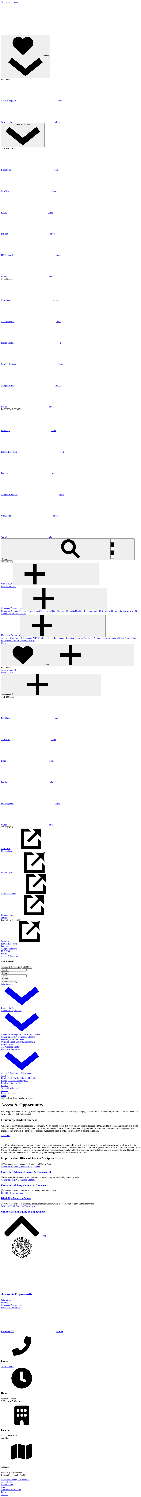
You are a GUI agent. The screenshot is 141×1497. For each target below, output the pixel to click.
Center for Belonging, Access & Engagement (26, 1171)
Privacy (4, 1492)
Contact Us (32, 1331)
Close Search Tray (9, 982)
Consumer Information (11, 1489)
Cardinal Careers (32, 364)
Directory (29, 473)
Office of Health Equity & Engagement (23, 1211)
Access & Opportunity (11, 967)
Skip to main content (10, 2)
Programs (5, 1302)
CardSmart (29, 300)
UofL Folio (29, 516)
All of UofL (27, 967)
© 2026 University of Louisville (15, 1479)
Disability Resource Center (16, 1198)
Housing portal (31, 343)
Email (27, 212)
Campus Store (31, 385)
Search (5, 973)
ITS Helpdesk (30, 255)
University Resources (10, 1307)
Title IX (4, 1494)
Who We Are (7, 1300)
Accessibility (6, 1482)
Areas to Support (32, 100)
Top (44, 1236)
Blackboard (29, 170)
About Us (5, 1135)
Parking (28, 234)
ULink (27, 276)
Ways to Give (30, 122)
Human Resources (32, 452)
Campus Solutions (32, 494)
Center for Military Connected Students (23, 1185)
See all (27, 407)
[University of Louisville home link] (70, 34)
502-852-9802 (7, 1366)
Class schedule (31, 321)
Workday (28, 430)
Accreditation (7, 1484)
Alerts (3, 1487)
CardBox (28, 191)
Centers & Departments (11, 1305)
